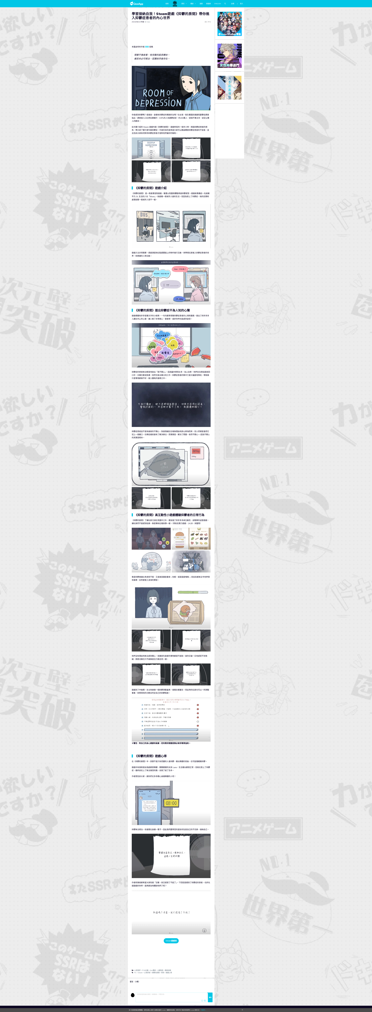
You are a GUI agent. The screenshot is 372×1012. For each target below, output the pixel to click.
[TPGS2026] (175, 3)
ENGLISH (217, 4)
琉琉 (147, 47)
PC (135, 973)
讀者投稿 (168, 970)
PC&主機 (145, 970)
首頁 (167, 4)
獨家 (192, 4)
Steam (140, 973)
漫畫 (201, 4)
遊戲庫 (208, 4)
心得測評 (137, 970)
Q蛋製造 (160, 970)
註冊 (232, 4)
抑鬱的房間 (156, 973)
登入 (241, 4)
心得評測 (147, 973)
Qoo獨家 (153, 970)
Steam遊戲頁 (171, 941)
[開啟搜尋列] (225, 4)
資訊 (182, 4)
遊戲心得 (169, 973)
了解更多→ (203, 1010)
